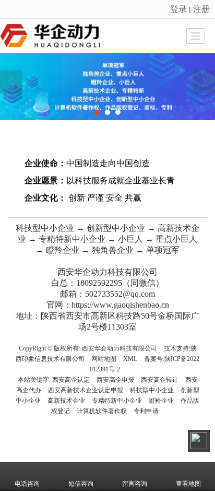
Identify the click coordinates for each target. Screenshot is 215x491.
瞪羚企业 (161, 400)
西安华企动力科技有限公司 (119, 348)
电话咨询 (27, 483)
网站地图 (103, 359)
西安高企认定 (71, 379)
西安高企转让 (159, 379)
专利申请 (146, 411)
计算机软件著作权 (102, 411)
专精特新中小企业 (117, 400)
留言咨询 (134, 483)
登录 (178, 9)
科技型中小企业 (152, 390)
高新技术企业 (66, 400)
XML (130, 359)
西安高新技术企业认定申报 (85, 390)
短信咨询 (80, 483)
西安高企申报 (115, 379)
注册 (201, 9)
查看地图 (188, 483)
